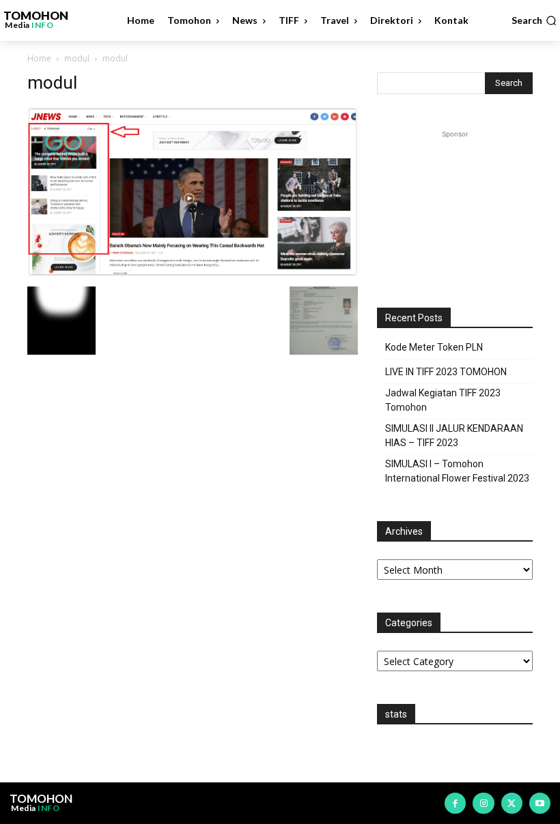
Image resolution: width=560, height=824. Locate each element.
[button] (534, 20)
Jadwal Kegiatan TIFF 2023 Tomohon (443, 400)
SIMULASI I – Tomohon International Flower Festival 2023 (457, 471)
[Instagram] (483, 803)
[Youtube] (539, 803)
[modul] (192, 272)
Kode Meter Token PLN (434, 347)
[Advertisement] (455, 209)
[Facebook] (455, 803)
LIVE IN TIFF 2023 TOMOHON (446, 371)
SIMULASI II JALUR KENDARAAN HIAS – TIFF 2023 (454, 435)
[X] (511, 803)
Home (39, 58)
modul (76, 58)
